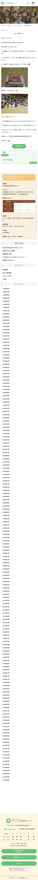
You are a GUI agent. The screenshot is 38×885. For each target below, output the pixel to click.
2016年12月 (6, 635)
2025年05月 (6, 329)
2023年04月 (6, 396)
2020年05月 (6, 506)
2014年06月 (6, 730)
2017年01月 (6, 632)
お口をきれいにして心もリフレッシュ (13, 257)
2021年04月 (6, 471)
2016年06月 (6, 654)
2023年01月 (6, 405)
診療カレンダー (19, 857)
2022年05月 (6, 430)
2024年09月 (6, 345)
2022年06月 (6, 427)
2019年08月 (6, 534)
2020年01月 (6, 518)
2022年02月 (6, 440)
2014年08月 (6, 723)
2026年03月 (6, 301)
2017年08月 (6, 610)
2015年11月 (6, 676)
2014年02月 (6, 742)
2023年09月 (6, 380)
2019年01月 (6, 556)
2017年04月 (6, 622)
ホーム (3, 25)
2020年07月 (6, 499)
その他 (4, 279)
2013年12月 (6, 748)
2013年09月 (6, 758)
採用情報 (5, 270)
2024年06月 (6, 355)
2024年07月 (6, 351)
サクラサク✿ (19, 161)
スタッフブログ (17, 25)
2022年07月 (6, 424)
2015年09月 (6, 682)
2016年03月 (6, 663)
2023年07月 (6, 386)
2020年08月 (6, 496)
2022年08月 (6, 421)
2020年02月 (6, 515)
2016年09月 (6, 644)
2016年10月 (6, 641)
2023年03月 (6, 399)
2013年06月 (6, 767)
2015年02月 (6, 704)
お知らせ (9, 25)
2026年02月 (6, 304)
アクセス (19, 863)
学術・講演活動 (7, 273)
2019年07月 (6, 537)
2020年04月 (6, 509)
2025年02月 (6, 339)
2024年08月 (6, 348)
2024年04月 (6, 358)
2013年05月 (6, 770)
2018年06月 (6, 578)
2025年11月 (6, 314)
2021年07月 (6, 462)
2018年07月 (6, 575)
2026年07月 (6, 292)
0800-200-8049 (27, 829)
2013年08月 (6, 761)
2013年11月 (6, 752)
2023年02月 (6, 402)
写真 (5, 153)
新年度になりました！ (9, 260)
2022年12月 (6, 408)
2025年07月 (6, 323)
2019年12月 (6, 522)
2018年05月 (6, 581)
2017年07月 (6, 613)
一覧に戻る (19, 146)
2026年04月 (6, 298)
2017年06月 (6, 616)
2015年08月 (6, 685)
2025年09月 (6, 317)
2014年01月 (6, 745)
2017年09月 (6, 607)
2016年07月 (6, 651)
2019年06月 (6, 540)
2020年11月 (6, 487)
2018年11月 (6, 563)
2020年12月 (6, 484)
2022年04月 (6, 433)
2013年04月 (6, 774)
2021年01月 (6, 481)
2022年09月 (6, 418)
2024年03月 (6, 361)
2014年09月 (6, 720)
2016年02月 (6, 666)
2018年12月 (6, 559)
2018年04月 (6, 585)
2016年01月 (6, 670)
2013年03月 (6, 777)
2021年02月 (6, 477)
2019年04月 (6, 547)
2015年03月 (6, 701)
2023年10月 (6, 377)
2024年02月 (6, 364)
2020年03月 (6, 512)
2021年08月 (6, 459)
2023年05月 (6, 392)
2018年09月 (6, 569)
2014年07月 (6, 726)
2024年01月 (6, 367)
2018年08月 (6, 572)
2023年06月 (6, 389)
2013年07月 (6, 764)
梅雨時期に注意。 (8, 254)
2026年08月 (6, 289)
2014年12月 (6, 711)
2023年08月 (6, 383)
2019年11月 (6, 525)
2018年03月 (6, 588)
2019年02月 (6, 553)
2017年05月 (6, 619)
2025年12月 (6, 311)
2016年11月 (6, 638)
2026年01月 (6, 307)
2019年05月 (6, 544)
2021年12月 (6, 446)
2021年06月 (6, 465)
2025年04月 (6, 333)
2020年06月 (6, 503)
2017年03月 (6, 626)
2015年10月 (6, 679)
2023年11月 (6, 374)
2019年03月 (6, 550)
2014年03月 (6, 739)
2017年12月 (6, 597)
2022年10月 (6, 414)
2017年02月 (6, 629)
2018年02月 (6, 591)
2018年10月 (6, 566)
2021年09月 (6, 455)
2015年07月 (6, 689)
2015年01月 (6, 707)
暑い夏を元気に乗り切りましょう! (12, 248)
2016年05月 (6, 657)
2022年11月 (6, 411)
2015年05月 (6, 695)
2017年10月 (6, 603)
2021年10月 (6, 452)
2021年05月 (6, 468)
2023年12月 (6, 370)
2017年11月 (6, 600)
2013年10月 (6, 755)
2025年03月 (6, 336)
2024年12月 (6, 342)
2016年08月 (6, 648)
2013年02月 (6, 780)
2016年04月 (6, 660)
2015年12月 (6, 673)
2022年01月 (6, 443)
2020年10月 (6, 490)
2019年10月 (6, 528)
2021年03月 (6, 474)
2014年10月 (6, 717)
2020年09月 (6, 493)
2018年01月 (6, 594)
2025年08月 (6, 320)
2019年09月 (6, 531)
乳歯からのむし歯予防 (9, 251)
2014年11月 (6, 714)
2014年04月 (6, 736)
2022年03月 (6, 436)
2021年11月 (6, 449)
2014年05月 (6, 733)
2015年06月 (6, 692)
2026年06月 (6, 295)
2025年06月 (6, 326)
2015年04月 (6, 698)
